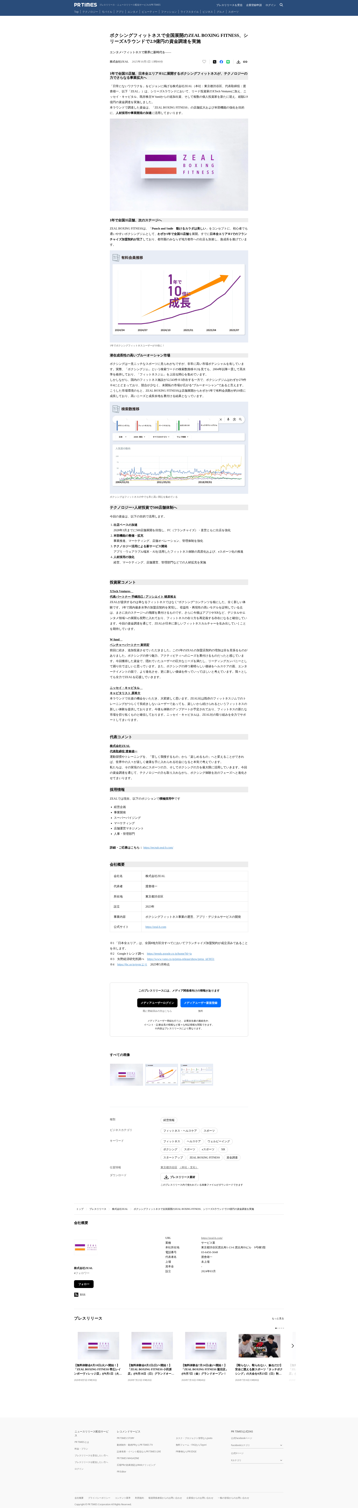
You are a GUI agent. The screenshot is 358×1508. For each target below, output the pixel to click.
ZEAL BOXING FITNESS (205, 1157)
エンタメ (133, 11)
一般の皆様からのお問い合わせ (233, 1497)
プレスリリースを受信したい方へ (91, 1455)
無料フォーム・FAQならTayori (191, 1444)
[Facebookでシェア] (221, 62)
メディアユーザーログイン (157, 1002)
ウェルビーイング (219, 1141)
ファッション (169, 11)
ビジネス (207, 11)
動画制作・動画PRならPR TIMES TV (135, 1444)
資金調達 (232, 1157)
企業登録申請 (254, 5)
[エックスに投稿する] (215, 62)
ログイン (271, 5)
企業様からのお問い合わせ (199, 1497)
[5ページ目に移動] (283, 1328)
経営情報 (169, 1120)
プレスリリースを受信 (229, 5)
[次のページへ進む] (294, 1346)
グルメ (220, 11)
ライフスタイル (189, 11)
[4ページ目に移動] (281, 1328)
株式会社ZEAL (120, 1209)
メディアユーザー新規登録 (200, 1002)
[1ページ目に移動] (276, 1328)
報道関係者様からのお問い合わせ (165, 1497)
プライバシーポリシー (99, 1497)
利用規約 (139, 1497)
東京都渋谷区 (169, 1167)
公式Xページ (237, 1453)
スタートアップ (173, 1157)
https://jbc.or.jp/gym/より (132, 964)
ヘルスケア (194, 1141)
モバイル (107, 11)
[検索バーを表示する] (281, 4)
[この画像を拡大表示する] (126, 1075)
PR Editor (121, 1471)
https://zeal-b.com (155, 926)
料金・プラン (81, 1448)
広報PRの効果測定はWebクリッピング (136, 1464)
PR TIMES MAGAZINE (128, 1458)
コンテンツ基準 (123, 1497)
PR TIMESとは (82, 1442)
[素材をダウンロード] (238, 62)
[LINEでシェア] (228, 62)
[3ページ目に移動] (279, 1328)
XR (223, 1149)
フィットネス (171, 1141)
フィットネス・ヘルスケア (180, 1130)
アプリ (120, 11)
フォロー (84, 1284)
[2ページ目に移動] (277, 1328)
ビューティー (149, 11)
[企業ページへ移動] (85, 1248)
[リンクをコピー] (245, 62)
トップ (80, 1209)
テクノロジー (90, 11)
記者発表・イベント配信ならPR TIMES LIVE (139, 1451)
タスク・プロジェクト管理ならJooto (194, 1438)
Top (76, 11)
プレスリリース (97, 1209)
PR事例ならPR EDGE (186, 1451)
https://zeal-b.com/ (212, 1237)
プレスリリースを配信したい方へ (91, 1462)
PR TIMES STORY (125, 1438)
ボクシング (170, 1149)
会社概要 (79, 1497)
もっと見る (278, 1318)
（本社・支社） (188, 1167)
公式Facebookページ (241, 1438)
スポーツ (233, 11)
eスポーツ (208, 1149)
